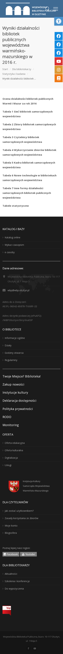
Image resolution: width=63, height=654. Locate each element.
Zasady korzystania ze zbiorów (21, 518)
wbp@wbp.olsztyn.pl (18, 290)
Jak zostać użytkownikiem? (19, 510)
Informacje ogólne (15, 338)
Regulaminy (11, 360)
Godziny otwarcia (14, 352)
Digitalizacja (11, 457)
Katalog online (12, 237)
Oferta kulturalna (14, 450)
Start (5, 69)
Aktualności (11, 573)
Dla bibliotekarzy (21, 69)
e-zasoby (10, 252)
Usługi (8, 465)
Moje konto (11, 525)
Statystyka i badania (13, 73)
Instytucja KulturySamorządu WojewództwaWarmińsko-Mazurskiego (36, 486)
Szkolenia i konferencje (17, 581)
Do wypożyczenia (14, 588)
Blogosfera (11, 532)
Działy (8, 345)
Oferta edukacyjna (15, 442)
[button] (58, 21)
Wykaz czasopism (14, 244)
